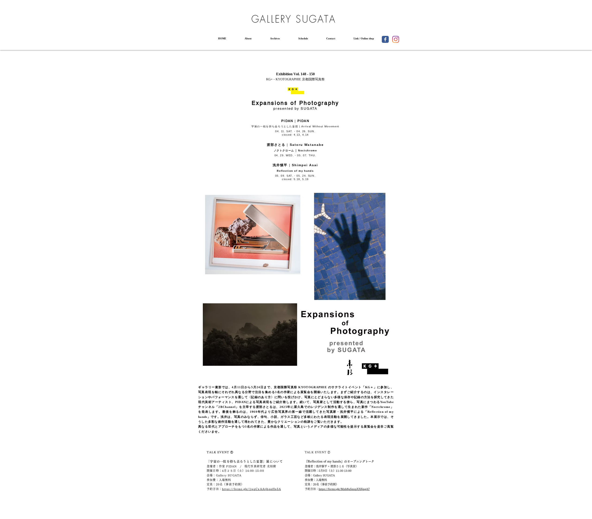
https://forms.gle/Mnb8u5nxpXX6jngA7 (344, 489)
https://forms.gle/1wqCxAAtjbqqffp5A (251, 489)
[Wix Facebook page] (385, 39)
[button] (248, 38)
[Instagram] (395, 39)
